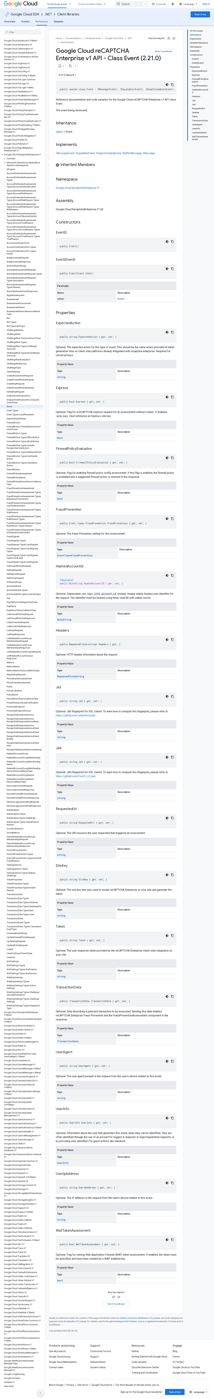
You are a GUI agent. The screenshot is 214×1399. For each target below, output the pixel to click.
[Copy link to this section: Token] (68, 927)
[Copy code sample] (172, 84)
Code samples (139, 1362)
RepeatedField (66, 676)
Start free (200, 14)
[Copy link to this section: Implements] (80, 145)
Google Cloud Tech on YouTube (189, 1372)
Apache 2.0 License (76, 1321)
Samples (58, 21)
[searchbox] (22, 32)
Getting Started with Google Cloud (149, 1356)
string (61, 377)
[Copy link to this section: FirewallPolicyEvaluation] (95, 449)
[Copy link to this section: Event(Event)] (78, 260)
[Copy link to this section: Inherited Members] (98, 165)
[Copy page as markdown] (70, 66)
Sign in (206, 4)
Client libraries (68, 14)
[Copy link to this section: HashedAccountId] (86, 567)
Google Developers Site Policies (121, 1321)
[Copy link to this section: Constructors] (84, 222)
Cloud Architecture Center (145, 1367)
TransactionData (67, 1041)
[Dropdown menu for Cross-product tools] (106, 4)
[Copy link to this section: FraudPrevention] (84, 510)
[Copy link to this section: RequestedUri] (80, 809)
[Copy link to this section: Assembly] (76, 201)
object (59, 131)
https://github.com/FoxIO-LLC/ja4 (75, 776)
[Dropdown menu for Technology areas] (71, 4)
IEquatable (82, 153)
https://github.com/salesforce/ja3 (75, 715)
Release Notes (97, 1362)
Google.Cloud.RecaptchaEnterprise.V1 (78, 187)
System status (98, 1367)
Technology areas (57, 4)
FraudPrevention (82, 555)
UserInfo (63, 1162)
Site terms (82, 1385)
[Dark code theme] (167, 84)
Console (161, 4)
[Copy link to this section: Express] (71, 388)
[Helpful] (168, 38)
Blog (175, 1351)
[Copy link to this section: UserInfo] (72, 1109)
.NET (48, 14)
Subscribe (175, 1391)
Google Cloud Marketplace (63, 1362)
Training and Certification (145, 1372)
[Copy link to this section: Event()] (70, 233)
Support (94, 1356)
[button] (22, 155)
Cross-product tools (90, 4)
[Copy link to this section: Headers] (72, 631)
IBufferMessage (132, 153)
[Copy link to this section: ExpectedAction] (83, 323)
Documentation (73, 38)
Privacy (70, 1385)
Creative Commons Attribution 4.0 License (140, 1318)
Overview (9, 21)
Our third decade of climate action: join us (137, 1385)
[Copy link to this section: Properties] (79, 313)
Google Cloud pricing (59, 1356)
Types (68, 555)
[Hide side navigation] (40, 1393)
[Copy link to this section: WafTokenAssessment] (93, 1231)
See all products (57, 1351)
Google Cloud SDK (25, 14)
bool (60, 437)
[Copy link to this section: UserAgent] (75, 1052)
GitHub (135, 1351)
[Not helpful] (173, 38)
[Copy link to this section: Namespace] (81, 180)
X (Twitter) (178, 1362)
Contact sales (56, 1367)
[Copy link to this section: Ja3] (64, 688)
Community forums (100, 1351)
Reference (42, 21)
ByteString (64, 619)
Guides (25, 21)
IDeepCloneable (105, 153)
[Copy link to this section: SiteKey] (71, 866)
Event (71, 153)
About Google (56, 1385)
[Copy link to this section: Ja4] (64, 748)
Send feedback (163, 51)
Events (176, 1356)
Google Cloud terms (102, 1385)
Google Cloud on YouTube (186, 1367)
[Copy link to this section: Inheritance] (79, 123)
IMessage (62, 153)
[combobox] (131, 4)
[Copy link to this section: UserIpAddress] (82, 1174)
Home (59, 38)
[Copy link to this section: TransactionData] (84, 988)
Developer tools (93, 38)
